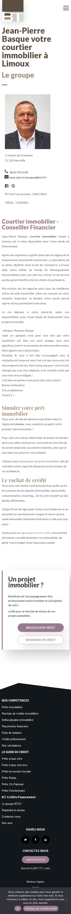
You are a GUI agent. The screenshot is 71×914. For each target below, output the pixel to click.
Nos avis (7, 822)
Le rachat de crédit (24, 480)
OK (18, 908)
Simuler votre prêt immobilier (23, 410)
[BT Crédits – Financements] (12, 10)
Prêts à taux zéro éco (14, 765)
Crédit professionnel (13, 739)
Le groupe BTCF (11, 803)
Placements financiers (15, 726)
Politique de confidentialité (41, 908)
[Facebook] (35, 840)
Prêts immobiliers (12, 707)
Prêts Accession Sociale (16, 771)
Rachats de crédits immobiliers (20, 713)
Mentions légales (35, 881)
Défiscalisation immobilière (17, 719)
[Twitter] (25, 840)
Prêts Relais (9, 777)
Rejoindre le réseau (13, 810)
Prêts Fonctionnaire (13, 790)
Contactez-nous (11, 816)
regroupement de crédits (35, 532)
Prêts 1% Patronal (12, 784)
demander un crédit (40, 639)
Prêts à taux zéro (12, 758)
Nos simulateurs (11, 745)
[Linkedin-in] (46, 840)
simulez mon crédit (40, 627)
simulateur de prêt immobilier (39, 461)
